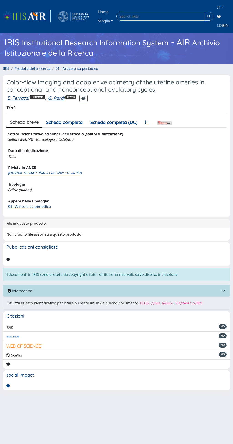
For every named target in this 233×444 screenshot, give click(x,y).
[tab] (147, 122)
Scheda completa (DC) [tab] (113, 122)
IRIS (6, 68)
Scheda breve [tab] (24, 122)
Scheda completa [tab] (64, 122)
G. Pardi (56, 98)
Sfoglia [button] (104, 20)
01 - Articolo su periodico (77, 68)
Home (103, 11)
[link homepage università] (73, 16)
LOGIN (222, 25)
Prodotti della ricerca (32, 68)
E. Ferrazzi (18, 98)
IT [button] (218, 7)
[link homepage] (27, 16)
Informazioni (22, 291)
